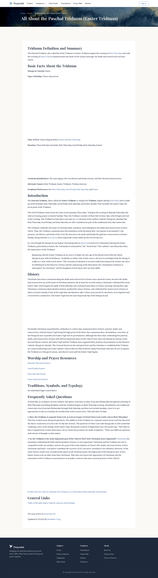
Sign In (143, 3)
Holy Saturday (82, 189)
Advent (83, 243)
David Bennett (49, 514)
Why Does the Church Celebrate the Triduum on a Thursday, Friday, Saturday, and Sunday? (68, 492)
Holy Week (114, 201)
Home (23, 13)
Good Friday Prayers (36, 368)
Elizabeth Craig (53, 519)
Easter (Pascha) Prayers (38, 379)
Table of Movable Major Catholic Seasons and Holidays (51, 503)
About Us (107, 550)
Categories (61, 558)
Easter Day (44, 57)
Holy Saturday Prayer (37, 374)
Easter (61, 140)
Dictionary (83, 562)
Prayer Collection (63, 554)
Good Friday (70, 189)
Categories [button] (40, 3)
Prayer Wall (77, 3)
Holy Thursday (115, 53)
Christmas (121, 439)
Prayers (30, 3)
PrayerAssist (66, 3)
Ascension (52, 238)
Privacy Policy (109, 554)
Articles (88, 3)
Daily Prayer (53, 3)
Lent (77, 219)
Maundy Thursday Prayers (39, 363)
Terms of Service (110, 558)
